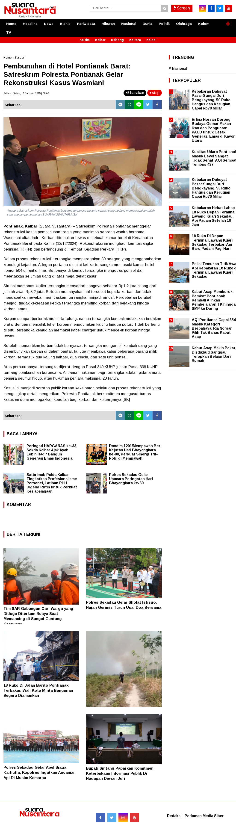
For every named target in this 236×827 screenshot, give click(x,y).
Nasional (128, 24)
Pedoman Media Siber (204, 816)
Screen (183, 8)
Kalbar (100, 40)
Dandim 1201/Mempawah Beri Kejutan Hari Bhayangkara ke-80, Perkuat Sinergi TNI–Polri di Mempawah (135, 452)
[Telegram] (120, 104)
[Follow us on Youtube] (134, 817)
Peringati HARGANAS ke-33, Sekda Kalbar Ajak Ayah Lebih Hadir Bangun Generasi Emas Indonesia (52, 452)
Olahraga (184, 24)
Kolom (203, 24)
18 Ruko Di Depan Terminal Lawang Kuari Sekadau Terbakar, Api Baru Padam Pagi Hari (212, 242)
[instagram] (202, 8)
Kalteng (117, 40)
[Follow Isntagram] (123, 817)
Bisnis (65, 24)
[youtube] (228, 8)
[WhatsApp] (129, 104)
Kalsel (151, 40)
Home (11, 24)
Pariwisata (86, 24)
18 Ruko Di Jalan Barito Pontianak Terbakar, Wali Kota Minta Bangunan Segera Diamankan (38, 690)
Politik (164, 24)
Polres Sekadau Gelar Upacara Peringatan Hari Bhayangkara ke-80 (131, 479)
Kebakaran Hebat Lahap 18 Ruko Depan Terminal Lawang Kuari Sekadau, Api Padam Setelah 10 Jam (213, 216)
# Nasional (178, 69)
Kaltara (135, 40)
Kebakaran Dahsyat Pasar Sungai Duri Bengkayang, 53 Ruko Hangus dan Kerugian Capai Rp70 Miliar (211, 188)
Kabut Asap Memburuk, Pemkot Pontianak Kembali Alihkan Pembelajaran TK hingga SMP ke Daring (214, 300)
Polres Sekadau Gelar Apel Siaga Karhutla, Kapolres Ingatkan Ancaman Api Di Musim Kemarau (39, 772)
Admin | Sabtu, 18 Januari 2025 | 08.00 (26, 93)
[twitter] (219, 8)
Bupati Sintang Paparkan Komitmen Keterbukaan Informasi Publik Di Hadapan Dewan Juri (119, 773)
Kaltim (85, 40)
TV (8, 32)
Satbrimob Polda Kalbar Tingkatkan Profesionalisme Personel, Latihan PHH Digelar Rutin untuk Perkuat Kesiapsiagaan (52, 483)
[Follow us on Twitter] (111, 817)
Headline (30, 24)
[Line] (138, 104)
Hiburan (108, 24)
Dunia (147, 24)
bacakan (136, 93)
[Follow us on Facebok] (100, 817)
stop (155, 93)
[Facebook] (157, 104)
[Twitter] (148, 104)
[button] (228, 21)
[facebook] (211, 8)
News (48, 24)
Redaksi (174, 816)
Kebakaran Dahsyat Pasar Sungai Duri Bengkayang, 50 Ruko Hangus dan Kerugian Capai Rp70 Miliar (211, 99)
